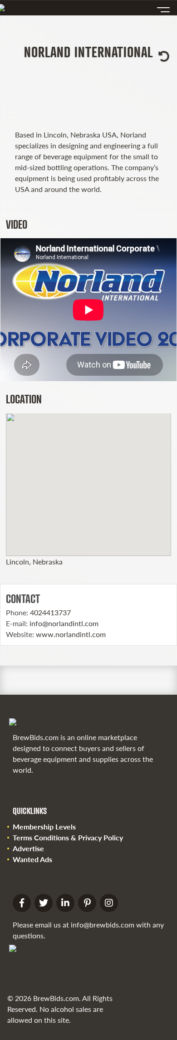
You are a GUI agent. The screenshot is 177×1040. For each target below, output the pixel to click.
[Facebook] (22, 903)
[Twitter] (43, 903)
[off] (163, 11)
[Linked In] (65, 903)
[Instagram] (109, 903)
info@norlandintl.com (64, 623)
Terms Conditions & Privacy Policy (68, 837)
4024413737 (50, 612)
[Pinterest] (87, 903)
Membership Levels (44, 826)
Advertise (28, 848)
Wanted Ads (32, 859)
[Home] (3, 7)
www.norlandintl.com (71, 634)
